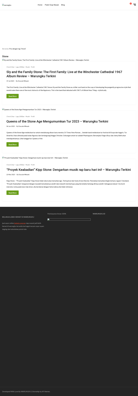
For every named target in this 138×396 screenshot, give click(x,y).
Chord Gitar (10, 67)
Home (40, 5)
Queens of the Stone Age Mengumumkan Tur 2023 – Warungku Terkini (57, 121)
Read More (12, 96)
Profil (32, 67)
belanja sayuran (20, 223)
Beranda (5, 49)
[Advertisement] (69, 26)
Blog (63, 5)
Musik (28, 67)
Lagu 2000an (20, 67)
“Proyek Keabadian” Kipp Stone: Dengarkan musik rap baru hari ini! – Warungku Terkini (68, 170)
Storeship (35, 391)
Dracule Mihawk (23, 81)
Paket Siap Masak (52, 5)
